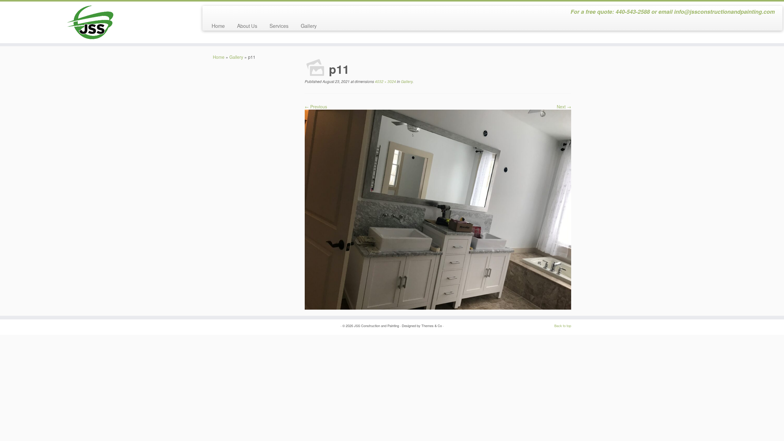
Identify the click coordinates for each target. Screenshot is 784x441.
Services (279, 25)
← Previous (316, 107)
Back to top (562, 325)
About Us (247, 25)
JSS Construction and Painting (376, 325)
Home (218, 25)
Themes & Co (431, 325)
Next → (564, 107)
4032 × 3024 (385, 81)
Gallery (309, 25)
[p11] (438, 209)
